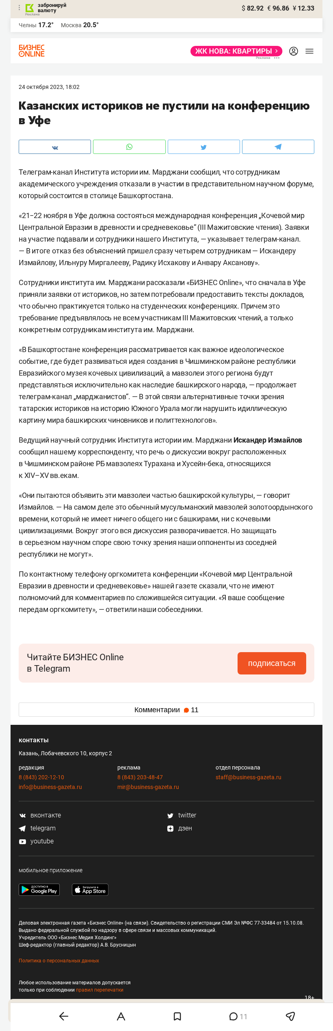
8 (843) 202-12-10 (41, 777)
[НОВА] (234, 51)
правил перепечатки (99, 990)
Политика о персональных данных (59, 961)
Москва (71, 25)
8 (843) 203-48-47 (140, 777)
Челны (28, 25)
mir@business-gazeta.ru (148, 787)
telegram (42, 828)
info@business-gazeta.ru (50, 787)
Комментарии (166, 710)
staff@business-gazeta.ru (248, 777)
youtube (41, 841)
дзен (184, 828)
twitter (186, 815)
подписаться (272, 663)
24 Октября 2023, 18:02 (49, 87)
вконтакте (45, 815)
